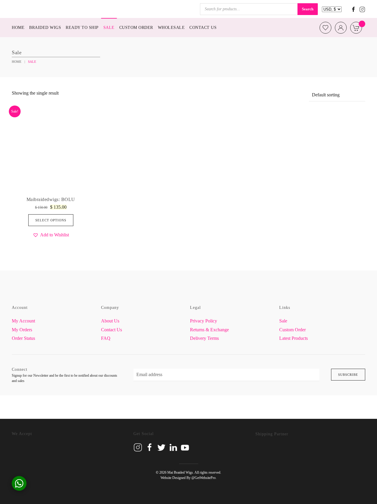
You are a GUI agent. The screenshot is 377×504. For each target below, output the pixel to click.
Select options (50, 220)
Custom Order (136, 27)
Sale (109, 27)
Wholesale (171, 27)
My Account (23, 320)
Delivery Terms (204, 338)
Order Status (23, 338)
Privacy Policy (203, 320)
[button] (51, 235)
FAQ (105, 338)
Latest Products (293, 338)
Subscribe (348, 374)
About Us (110, 320)
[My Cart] (356, 28)
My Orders (22, 329)
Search (307, 9)
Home (18, 27)
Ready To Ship (82, 27)
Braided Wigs (45, 27)
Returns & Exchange (209, 329)
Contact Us (202, 27)
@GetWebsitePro (203, 478)
